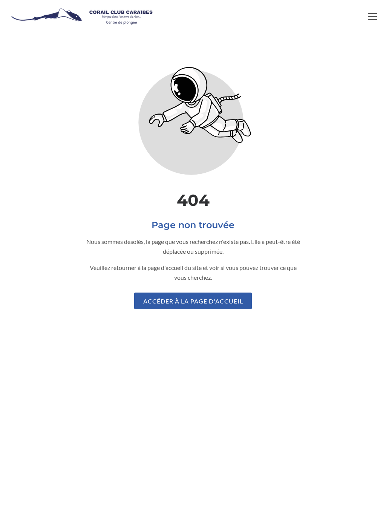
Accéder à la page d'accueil (193, 300)
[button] (372, 16)
